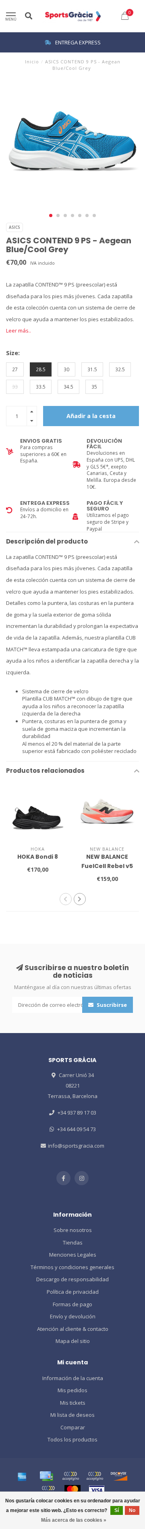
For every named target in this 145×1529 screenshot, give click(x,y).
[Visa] (97, 1490)
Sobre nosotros (73, 1230)
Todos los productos (72, 1439)
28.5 (41, 369)
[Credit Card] (46, 1476)
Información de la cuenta (72, 1378)
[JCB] (48, 1490)
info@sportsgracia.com (76, 1145)
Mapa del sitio (73, 1341)
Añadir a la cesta (91, 416)
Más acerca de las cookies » (73, 1520)
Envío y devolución (72, 1316)
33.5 (41, 386)
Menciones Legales (72, 1254)
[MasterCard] (72, 1490)
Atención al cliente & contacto (72, 1328)
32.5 (120, 369)
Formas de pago (72, 1304)
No (132, 1510)
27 (15, 369)
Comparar (72, 1427)
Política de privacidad (73, 1291)
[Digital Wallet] (70, 1476)
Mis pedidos (72, 1390)
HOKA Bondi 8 (37, 857)
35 (94, 386)
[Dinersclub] (95, 1476)
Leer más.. (18, 330)
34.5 (68, 386)
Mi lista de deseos (72, 1414)
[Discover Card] (119, 1476)
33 (15, 386)
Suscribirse (111, 1004)
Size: (13, 353)
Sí (116, 1510)
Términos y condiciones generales (72, 1267)
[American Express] (22, 1476)
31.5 (92, 369)
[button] (50, 215)
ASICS (14, 227)
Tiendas (73, 1242)
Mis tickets (72, 1402)
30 (66, 369)
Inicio (32, 62)
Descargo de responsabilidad (72, 1279)
